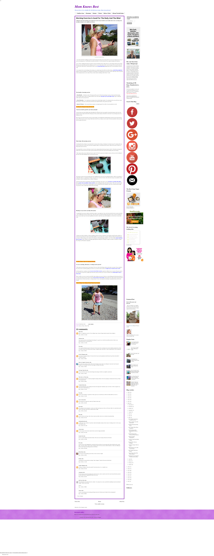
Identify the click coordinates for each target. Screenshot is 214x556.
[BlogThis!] (89, 324)
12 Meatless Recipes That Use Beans (134, 445)
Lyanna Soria (81, 436)
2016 (129, 472)
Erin (79, 393)
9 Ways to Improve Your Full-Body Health (133, 422)
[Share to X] (90, 324)
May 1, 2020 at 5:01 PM (82, 350)
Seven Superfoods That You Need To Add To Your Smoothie (135, 342)
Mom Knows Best (87, 6)
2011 (129, 481)
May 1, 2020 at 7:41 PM (82, 366)
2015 (129, 474)
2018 (129, 468)
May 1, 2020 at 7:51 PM (82, 373)
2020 (129, 403)
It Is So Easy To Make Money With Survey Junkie (135, 348)
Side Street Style (81, 480)
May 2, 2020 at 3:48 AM (83, 410)
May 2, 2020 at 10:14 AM (83, 432)
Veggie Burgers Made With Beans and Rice (133, 453)
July (129, 413)
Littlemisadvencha (82, 421)
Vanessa (80, 490)
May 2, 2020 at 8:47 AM (83, 417)
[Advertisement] (99, 82)
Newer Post (77, 501)
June (130, 415)
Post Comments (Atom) (83, 507)
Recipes (94, 13)
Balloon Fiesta (107, 13)
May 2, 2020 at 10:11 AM (83, 425)
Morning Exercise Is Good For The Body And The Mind (134, 456)
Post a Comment (80, 496)
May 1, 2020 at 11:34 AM (83, 342)
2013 (129, 477)
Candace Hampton (82, 465)
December (130, 404)
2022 (129, 399)
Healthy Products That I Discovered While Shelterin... (134, 434)
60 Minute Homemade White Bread (133, 425)
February (130, 462)
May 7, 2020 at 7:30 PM (82, 486)
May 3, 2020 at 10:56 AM (83, 448)
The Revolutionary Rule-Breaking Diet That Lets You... (133, 431)
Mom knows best (5, 554)
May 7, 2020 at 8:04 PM (82, 493)
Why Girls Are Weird (82, 377)
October (130, 408)
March (130, 460)
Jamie (80, 331)
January (130, 464)
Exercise (80, 325)
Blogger (99, 517)
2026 (129, 392)
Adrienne (80, 338)
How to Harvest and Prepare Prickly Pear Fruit (134, 365)
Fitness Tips (87, 325)
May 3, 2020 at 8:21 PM (82, 455)
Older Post (121, 501)
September (131, 410)
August (130, 412)
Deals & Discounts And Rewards (131, 302)
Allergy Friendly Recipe (118, 13)
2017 (129, 470)
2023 (129, 397)
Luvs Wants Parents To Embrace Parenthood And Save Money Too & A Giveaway (135, 378)
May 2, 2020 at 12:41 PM (83, 439)
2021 (129, 401)
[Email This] (88, 324)
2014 (129, 475)
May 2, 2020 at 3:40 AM (83, 402)
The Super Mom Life (82, 370)
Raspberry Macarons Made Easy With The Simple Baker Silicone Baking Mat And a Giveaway (135, 384)
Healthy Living (80, 13)
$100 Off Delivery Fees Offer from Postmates (133, 448)
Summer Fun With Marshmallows (132, 437)
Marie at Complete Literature (84, 362)
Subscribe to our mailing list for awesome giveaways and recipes (133, 17)
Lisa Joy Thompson (82, 354)
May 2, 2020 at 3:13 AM (83, 396)
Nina (79, 414)
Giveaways (88, 13)
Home (99, 501)
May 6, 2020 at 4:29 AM (83, 476)
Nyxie (80, 406)
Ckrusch (80, 429)
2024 (129, 395)
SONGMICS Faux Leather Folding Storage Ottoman (135, 360)
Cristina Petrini (81, 385)
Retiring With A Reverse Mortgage (133, 442)
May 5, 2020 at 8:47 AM (83, 468)
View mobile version (99, 504)
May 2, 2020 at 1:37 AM (83, 389)
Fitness (100, 13)
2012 (129, 479)
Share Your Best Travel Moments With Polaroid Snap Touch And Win (135, 371)
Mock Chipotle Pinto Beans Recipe (133, 451)
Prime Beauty (81, 452)
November (130, 406)
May (130, 417)
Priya (80, 442)
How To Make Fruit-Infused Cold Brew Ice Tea (133, 419)
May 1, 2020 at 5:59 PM (82, 358)
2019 (129, 466)
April (130, 459)
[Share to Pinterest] (92, 324)
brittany (80, 458)
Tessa (80, 346)
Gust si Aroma (81, 399)
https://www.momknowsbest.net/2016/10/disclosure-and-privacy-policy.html (86, 514)
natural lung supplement (117, 70)
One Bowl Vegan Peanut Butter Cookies (134, 440)
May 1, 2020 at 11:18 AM (83, 334)
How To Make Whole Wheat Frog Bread (133, 428)
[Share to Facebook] (91, 324)
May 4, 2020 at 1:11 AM (83, 461)
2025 (129, 394)
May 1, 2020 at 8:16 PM (82, 381)
